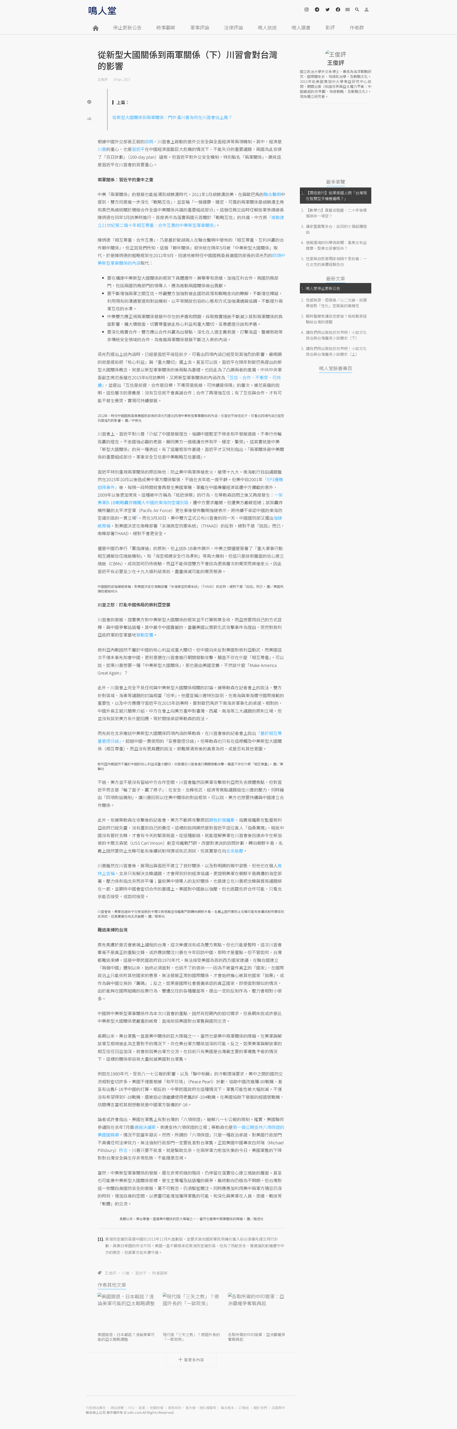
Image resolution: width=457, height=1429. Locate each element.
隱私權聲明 (207, 1407)
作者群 (357, 27)
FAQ (131, 1407)
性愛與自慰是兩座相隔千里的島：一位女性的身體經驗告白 (336, 261)
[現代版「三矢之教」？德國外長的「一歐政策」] (191, 1312)
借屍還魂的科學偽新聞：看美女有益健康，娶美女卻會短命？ (336, 245)
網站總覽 (117, 1407)
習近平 (141, 1273)
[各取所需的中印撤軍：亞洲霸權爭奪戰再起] (256, 1312)
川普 (125, 1273)
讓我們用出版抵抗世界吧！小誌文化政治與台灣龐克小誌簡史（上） (336, 351)
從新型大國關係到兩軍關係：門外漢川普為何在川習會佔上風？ (172, 117)
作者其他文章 (112, 1284)
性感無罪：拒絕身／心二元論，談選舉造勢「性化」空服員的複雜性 (336, 302)
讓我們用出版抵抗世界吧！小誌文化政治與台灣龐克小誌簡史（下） (336, 335)
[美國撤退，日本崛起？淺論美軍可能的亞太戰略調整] (126, 1312)
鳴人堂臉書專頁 (335, 368)
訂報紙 (244, 1407)
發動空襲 (144, 635)
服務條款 (174, 1407)
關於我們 (260, 1407)
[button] (89, 118)
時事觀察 (165, 27)
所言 (123, 1150)
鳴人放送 (267, 27)
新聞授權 (156, 1407)
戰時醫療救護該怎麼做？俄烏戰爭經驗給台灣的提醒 (336, 319)
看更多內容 (194, 1359)
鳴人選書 (301, 27)
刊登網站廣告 (96, 1407)
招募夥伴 (278, 1407)
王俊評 (103, 79)
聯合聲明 (272, 194)
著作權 (190, 1407)
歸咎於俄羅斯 (222, 820)
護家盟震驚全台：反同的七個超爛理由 (336, 229)
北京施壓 (234, 851)
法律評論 (233, 27)
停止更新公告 (127, 27)
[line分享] (89, 101)
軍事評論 (199, 27)
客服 (142, 1407)
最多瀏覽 (335, 181)
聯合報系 (227, 1407)
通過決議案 (145, 1127)
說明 (149, 141)
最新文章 (335, 278)
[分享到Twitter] (89, 86)
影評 (330, 27)
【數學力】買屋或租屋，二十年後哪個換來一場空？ (336, 213)
